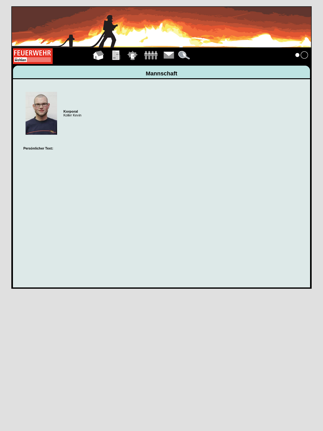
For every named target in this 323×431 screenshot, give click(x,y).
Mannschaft (151, 62)
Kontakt (169, 62)
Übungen (116, 62)
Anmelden (301, 62)
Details (184, 62)
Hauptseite (99, 62)
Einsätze (133, 62)
